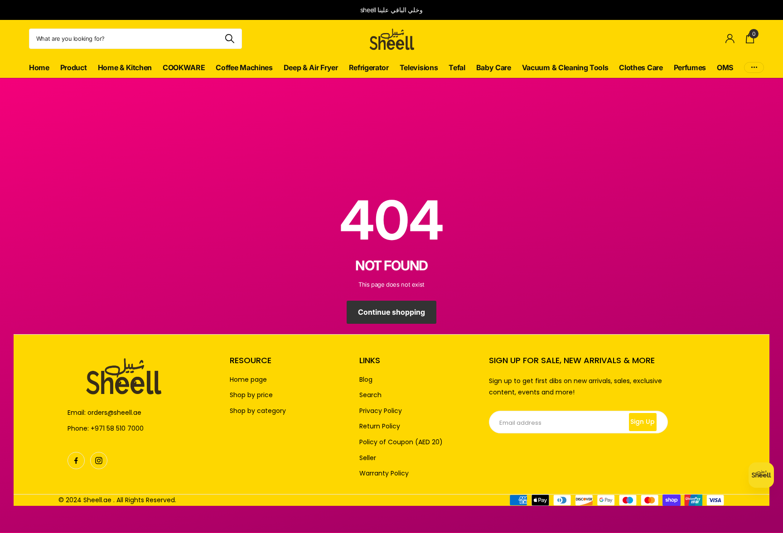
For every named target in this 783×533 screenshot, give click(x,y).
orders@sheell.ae (114, 412)
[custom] (76, 460)
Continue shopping (391, 312)
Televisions (419, 67)
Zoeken (229, 39)
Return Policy (379, 426)
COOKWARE (184, 67)
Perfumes (690, 67)
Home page (248, 379)
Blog (365, 379)
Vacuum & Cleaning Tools (565, 67)
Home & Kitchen (125, 67)
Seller (367, 458)
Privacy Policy (380, 411)
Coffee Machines (244, 67)
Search (370, 395)
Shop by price (251, 395)
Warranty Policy (384, 473)
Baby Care (493, 67)
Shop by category (258, 411)
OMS (725, 67)
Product (73, 67)
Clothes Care (640, 67)
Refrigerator (369, 67)
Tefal (457, 67)
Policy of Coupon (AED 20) (401, 442)
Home (39, 67)
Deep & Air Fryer (311, 67)
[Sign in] (730, 39)
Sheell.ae (97, 499)
